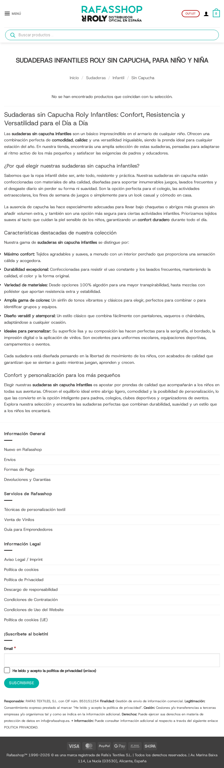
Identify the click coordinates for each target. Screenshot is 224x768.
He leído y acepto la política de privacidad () (53, 670)
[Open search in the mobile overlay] (112, 35)
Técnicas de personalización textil (34, 509)
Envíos (10, 459)
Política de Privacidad (23, 579)
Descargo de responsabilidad (31, 589)
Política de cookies (21, 569)
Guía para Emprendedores (28, 529)
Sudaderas (96, 78)
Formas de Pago (19, 469)
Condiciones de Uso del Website (34, 609)
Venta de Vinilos (19, 519)
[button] (12, 13)
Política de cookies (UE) (26, 620)
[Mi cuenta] (206, 14)
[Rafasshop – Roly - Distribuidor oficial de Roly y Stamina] (112, 13)
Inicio (74, 78)
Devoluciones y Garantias (27, 479)
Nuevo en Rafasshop (23, 449)
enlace (89, 670)
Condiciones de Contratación (31, 599)
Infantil (118, 78)
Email (10, 648)
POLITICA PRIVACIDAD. (21, 727)
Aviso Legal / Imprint (23, 559)
